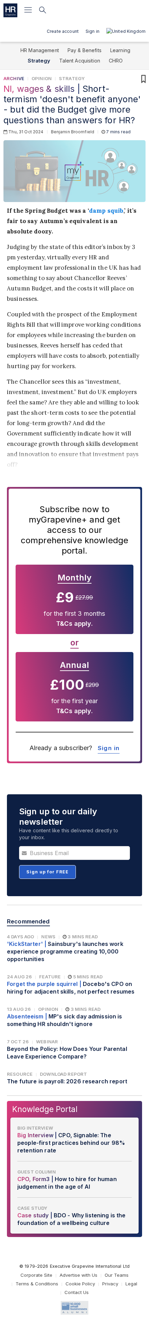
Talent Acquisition (79, 61)
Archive (13, 78)
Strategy (39, 60)
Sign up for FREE (47, 871)
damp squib (106, 210)
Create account (63, 31)
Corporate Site (36, 1275)
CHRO (116, 61)
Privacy (110, 1283)
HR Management (39, 50)
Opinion (42, 78)
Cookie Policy (80, 1283)
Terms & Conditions (37, 1283)
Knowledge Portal (45, 1109)
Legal (131, 1283)
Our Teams (117, 1275)
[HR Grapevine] (10, 10)
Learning (120, 50)
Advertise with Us (78, 1275)
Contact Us (76, 1292)
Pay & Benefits (85, 50)
